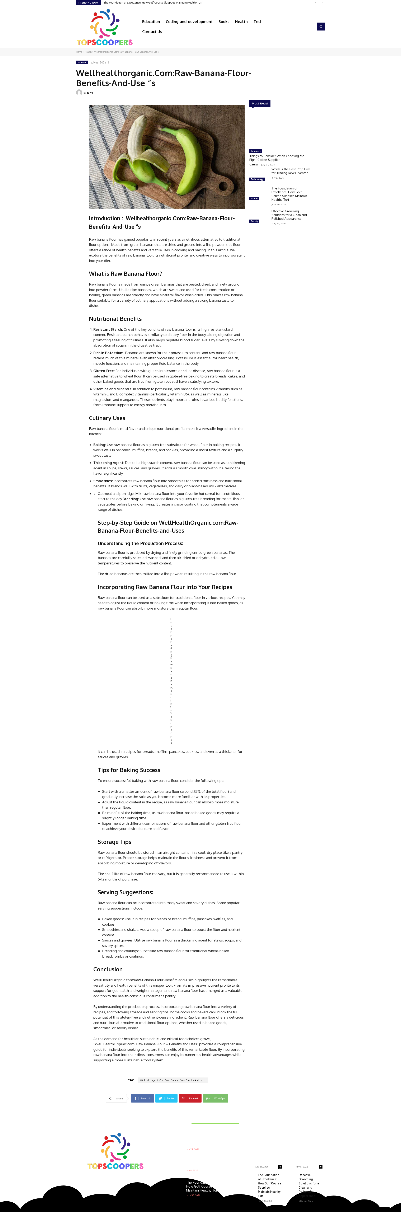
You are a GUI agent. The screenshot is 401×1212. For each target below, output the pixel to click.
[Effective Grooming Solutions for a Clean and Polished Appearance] (258, 216)
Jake (90, 92)
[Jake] (80, 92)
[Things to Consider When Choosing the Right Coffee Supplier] (280, 129)
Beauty (254, 221)
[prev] (315, 2)
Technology (257, 179)
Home (79, 51)
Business (256, 151)
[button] (321, 26)
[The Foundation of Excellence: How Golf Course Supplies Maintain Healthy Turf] (258, 194)
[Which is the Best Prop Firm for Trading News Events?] (258, 174)
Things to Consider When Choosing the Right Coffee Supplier (277, 158)
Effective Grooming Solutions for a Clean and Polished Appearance (146, 2)
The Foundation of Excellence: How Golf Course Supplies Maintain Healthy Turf (289, 194)
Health (88, 51)
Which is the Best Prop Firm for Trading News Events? (291, 171)
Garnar (253, 164)
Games (254, 198)
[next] (322, 2)
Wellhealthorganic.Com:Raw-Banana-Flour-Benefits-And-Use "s (172, 1080)
